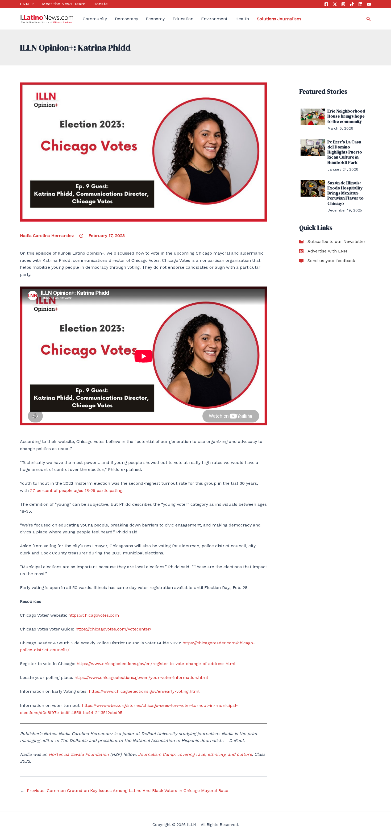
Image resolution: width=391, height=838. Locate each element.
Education (183, 18)
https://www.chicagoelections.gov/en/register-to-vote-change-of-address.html (156, 663)
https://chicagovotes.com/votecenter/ (113, 629)
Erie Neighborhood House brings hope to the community (346, 116)
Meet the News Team (63, 3)
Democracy (126, 18)
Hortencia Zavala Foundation (79, 754)
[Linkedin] (360, 4)
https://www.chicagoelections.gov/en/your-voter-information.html (141, 677)
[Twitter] (335, 4)
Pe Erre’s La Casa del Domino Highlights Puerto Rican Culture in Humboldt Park (344, 152)
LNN (24, 3)
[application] (31, 4)
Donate (100, 3)
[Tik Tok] (352, 4)
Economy (155, 18)
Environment (214, 18)
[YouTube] (369, 4)
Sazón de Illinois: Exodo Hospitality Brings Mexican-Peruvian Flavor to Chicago (345, 193)
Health (242, 18)
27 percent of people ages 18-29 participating (76, 490)
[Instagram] (343, 4)
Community (95, 18)
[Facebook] (326, 4)
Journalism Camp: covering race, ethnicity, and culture (195, 754)
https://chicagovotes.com (93, 615)
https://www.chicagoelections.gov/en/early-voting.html (144, 691)
